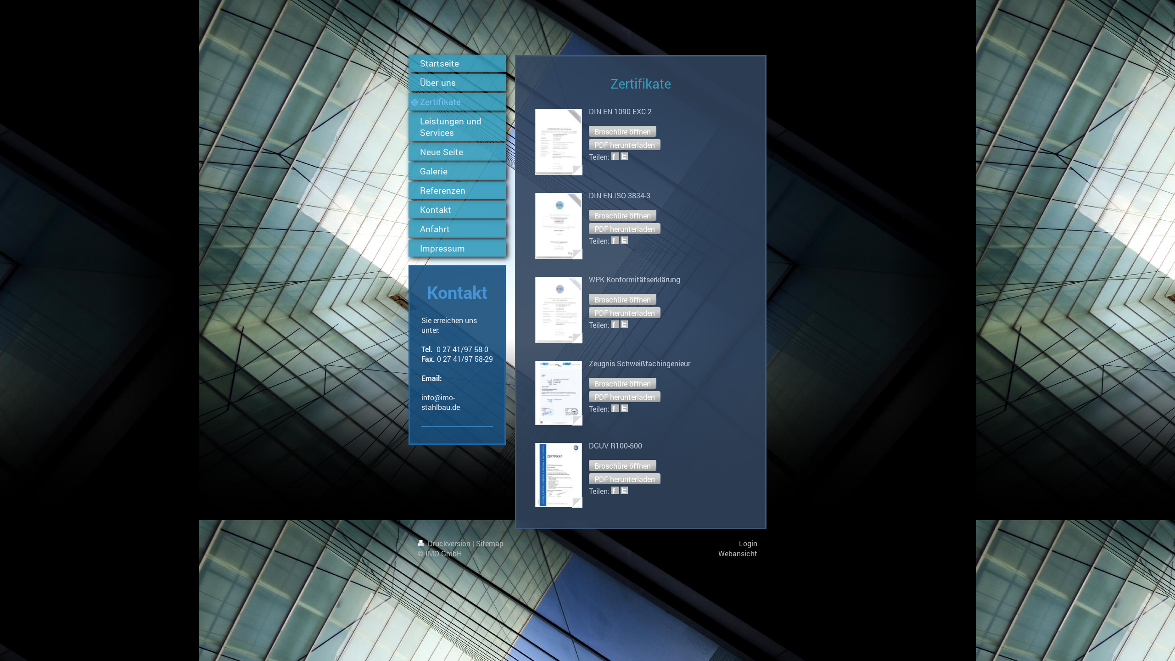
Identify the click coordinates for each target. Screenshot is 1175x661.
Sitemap (490, 543)
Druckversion (449, 543)
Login (748, 543)
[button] (622, 131)
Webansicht (737, 553)
